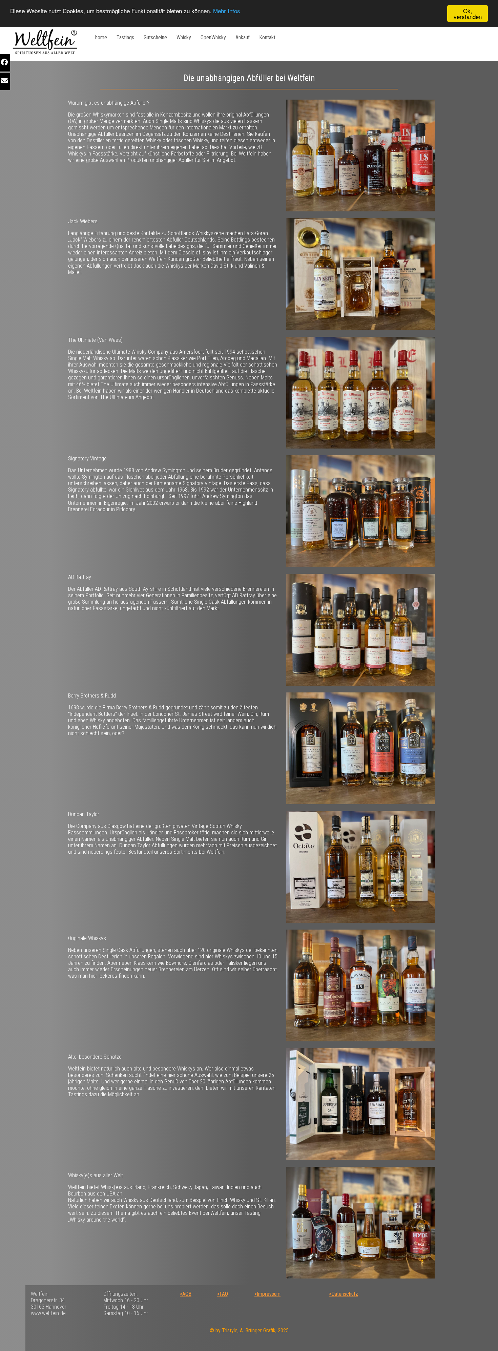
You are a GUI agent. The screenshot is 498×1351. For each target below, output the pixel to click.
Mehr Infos (226, 11)
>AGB (185, 1294)
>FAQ (222, 1294)
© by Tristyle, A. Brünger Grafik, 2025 (249, 1330)
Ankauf (242, 37)
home (101, 37)
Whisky (184, 37)
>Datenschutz (343, 1294)
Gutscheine (155, 37)
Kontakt (267, 37)
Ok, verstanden (468, 13)
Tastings (125, 37)
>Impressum (267, 1294)
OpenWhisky (213, 37)
